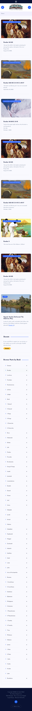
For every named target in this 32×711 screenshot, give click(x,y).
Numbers (17, 380)
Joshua (17, 389)
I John (17, 659)
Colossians (17, 606)
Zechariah (17, 543)
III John (9, 668)
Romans (17, 577)
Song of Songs (17, 466)
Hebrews (17, 640)
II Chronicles (10, 428)
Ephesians (17, 596)
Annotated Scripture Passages (12, 22)
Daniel (17, 490)
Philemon (17, 635)
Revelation (17, 678)
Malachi (17, 548)
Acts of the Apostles (17, 572)
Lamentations (17, 481)
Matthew (17, 553)
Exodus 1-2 (11, 325)
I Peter (17, 649)
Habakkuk (17, 529)
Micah (17, 519)
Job (17, 447)
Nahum (9, 524)
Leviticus (17, 375)
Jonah (17, 515)
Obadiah (9, 510)
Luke (17, 563)
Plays (5, 296)
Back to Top (17, 706)
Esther (17, 442)
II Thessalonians (17, 616)
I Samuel (17, 404)
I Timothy (17, 620)
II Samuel (17, 409)
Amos (17, 505)
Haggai (17, 539)
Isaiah (17, 471)
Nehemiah (17, 438)
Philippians (17, 601)
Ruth (17, 399)
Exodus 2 (6, 241)
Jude (8, 673)
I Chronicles (10, 423)
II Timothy (17, 625)
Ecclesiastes (17, 462)
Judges (17, 394)
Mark (17, 558)
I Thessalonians (17, 611)
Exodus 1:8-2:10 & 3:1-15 (10, 121)
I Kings (17, 413)
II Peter (17, 654)
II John (8, 664)
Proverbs (17, 457)
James (17, 644)
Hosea (17, 495)
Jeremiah (17, 476)
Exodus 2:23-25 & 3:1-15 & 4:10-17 (13, 83)
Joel (17, 500)
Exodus (17, 370)
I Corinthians (17, 582)
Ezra (17, 433)
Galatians (17, 592)
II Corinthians (17, 587)
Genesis (17, 365)
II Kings (17, 418)
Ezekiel (17, 486)
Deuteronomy (17, 385)
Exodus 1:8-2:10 (8, 42)
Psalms (17, 452)
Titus (17, 630)
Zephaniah (17, 534)
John (17, 567)
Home (2, 13)
